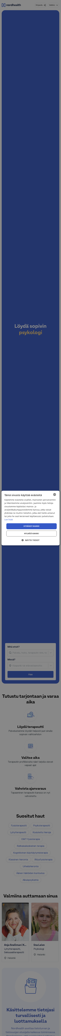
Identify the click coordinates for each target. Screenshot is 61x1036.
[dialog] (31, 518)
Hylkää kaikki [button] (31, 533)
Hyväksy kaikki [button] (31, 526)
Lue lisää (8, 519)
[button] (30, 540)
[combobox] (54, 494)
